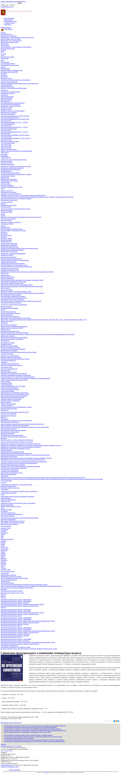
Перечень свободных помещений (11, 357)
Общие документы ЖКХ (8, 404)
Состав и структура (6, 163)
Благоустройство (6, 402)
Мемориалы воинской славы (9, 42)
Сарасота (3, 541)
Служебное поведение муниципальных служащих (16, 174)
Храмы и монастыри (7, 505)
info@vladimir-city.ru (7, 765)
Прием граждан (5, 275)
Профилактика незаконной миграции (12, 250)
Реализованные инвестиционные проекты (13, 430)
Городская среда (5, 370)
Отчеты (3, 215)
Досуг (2, 508)
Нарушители (4, 410)
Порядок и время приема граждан (11, 258)
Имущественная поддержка (9, 350)
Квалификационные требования (10, 169)
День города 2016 (6, 125)
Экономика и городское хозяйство (11, 302)
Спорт (3, 494)
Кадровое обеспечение (7, 164)
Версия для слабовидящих (18, 1)
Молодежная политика (8, 516)
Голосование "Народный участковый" (12, 299)
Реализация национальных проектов (12, 591)
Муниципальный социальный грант (12, 70)
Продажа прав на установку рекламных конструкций (17, 587)
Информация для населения (9, 251)
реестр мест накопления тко (9, 369)
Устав (2, 55)
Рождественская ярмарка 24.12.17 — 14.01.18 (14, 132)
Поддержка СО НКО (7, 224)
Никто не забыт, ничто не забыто (11, 39)
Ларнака (3, 561)
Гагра (2, 566)
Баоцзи (3, 556)
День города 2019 (6, 140)
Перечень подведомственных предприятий (14, 373)
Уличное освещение (7, 405)
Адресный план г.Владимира (9, 471)
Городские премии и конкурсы (10, 488)
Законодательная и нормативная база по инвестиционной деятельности (22, 424)
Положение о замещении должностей (12, 168)
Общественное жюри (7, 96)
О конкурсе (4, 90)
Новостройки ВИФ (6, 290)
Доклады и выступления (8, 218)
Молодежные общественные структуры (13, 521)
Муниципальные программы (9, 308)
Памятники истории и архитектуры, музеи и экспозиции (18, 503)
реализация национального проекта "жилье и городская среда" (20, 614)
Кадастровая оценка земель (9, 456)
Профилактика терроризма (9, 245)
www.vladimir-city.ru (7, 751)
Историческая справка (7, 57)
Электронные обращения (8, 262)
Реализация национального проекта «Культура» (15, 640)
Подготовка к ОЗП (6, 367)
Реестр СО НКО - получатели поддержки (13, 230)
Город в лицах (5, 62)
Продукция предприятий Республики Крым (14, 337)
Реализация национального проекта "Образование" (16, 617)
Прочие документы (6, 210)
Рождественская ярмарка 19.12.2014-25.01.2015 (15, 119)
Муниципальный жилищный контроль (12, 397)
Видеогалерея (5, 45)
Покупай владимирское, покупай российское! (14, 332)
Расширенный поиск (7, 6)
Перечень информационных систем (11, 187)
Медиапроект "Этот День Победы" (11, 40)
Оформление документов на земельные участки (15, 448)
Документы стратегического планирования (14, 304)
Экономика (4, 323)
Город (2, 52)
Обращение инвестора (7, 433)
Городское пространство (8, 512)
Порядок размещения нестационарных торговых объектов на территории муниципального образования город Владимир (37, 334)
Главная (3, 27)
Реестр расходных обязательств (10, 316)
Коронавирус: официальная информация (13, 253)
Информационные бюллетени (10, 268)
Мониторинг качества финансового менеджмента (16, 318)
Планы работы (5, 182)
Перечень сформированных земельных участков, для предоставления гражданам (25, 455)
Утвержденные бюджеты (8, 311)
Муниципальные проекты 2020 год (11, 625)
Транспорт (4, 362)
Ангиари (3, 531)
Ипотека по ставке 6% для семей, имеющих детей (16, 291)
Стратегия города (9, 23)
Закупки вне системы (7, 583)
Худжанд (3, 568)
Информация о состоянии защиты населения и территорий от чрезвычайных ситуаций (27, 271)
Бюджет (3, 309)
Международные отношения (9, 524)
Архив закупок (5, 581)
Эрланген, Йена (5, 528)
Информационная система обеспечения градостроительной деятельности (23, 459)
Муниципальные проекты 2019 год (11, 637)
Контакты (4, 73)
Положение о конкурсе (8, 93)
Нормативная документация (9, 645)
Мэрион (3, 542)
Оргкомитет (4, 95)
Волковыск (4, 560)
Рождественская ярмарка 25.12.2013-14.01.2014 (15, 116)
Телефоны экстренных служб (9, 270)
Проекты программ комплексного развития (14, 396)
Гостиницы (4, 511)
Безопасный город (6, 241)
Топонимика (4, 476)
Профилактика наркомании (9, 243)
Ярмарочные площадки (8, 336)
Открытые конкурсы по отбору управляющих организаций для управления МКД (25, 378)
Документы (7, 24)
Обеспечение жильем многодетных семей (13, 281)
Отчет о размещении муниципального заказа (14, 578)
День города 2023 (6, 148)
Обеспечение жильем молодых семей (12, 283)
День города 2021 (6, 144)
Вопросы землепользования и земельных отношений (17, 442)
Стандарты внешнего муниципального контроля (15, 209)
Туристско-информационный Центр (12, 514)
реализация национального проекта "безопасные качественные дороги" (22, 612)
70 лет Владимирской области (10, 117)
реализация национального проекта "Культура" (15, 602)
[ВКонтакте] (114, 721)
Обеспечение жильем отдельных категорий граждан (16, 285)
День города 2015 (6, 120)
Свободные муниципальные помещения (13, 349)
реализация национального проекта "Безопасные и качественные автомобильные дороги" (28, 631)
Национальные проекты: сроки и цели (12, 593)
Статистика (18, 746)
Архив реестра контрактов (9, 579)
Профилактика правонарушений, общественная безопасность (19, 248)
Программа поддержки (8, 342)
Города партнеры (6, 526)
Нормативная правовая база (9, 82)
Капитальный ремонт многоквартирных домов (15, 394)
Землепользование (6, 450)
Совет (2, 188)
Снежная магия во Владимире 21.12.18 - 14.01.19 (15, 138)
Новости (8, 27)
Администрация (6, 157)
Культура (3, 482)
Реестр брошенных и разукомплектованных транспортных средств (21, 301)
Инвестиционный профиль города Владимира (15, 425)
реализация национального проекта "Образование (16, 599)
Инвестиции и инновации (9, 325)
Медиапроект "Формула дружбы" (11, 106)
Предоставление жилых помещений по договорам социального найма (22, 280)
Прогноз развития (6, 306)
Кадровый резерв (6, 171)
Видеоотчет (4, 76)
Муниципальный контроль (9, 408)
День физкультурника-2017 (9, 128)
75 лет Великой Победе (8, 143)
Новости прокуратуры (7, 277)
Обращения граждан (10, 21)
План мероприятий (6, 98)
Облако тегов (17, 722)
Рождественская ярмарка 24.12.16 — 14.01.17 (14, 127)
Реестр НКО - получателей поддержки (12, 522)
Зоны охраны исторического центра (11, 473)
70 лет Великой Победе (8, 63)
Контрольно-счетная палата (9, 200)
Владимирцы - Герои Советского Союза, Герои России (17, 37)
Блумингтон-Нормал (7, 539)
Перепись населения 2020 (8, 413)
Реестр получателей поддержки (10, 347)
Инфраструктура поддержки (9, 346)
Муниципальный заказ (8, 571)
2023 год (3, 597)
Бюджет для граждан (7, 321)
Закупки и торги (6, 569)
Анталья (3, 564)
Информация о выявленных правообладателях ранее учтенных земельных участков (26, 458)
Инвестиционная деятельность (10, 422)
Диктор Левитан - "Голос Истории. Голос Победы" (16, 47)
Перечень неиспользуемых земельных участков (15, 359)
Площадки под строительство (10, 355)
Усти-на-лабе (5, 549)
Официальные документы (8, 179)
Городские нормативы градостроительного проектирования (19, 463)
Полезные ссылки (6, 78)
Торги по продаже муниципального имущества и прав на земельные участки (24, 584)
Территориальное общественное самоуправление (15, 80)
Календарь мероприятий (8, 486)
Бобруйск (3, 558)
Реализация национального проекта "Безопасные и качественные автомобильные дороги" (28, 621)
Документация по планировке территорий (13, 468)
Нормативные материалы (8, 415)
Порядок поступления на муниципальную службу (16, 166)
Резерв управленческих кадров (10, 172)
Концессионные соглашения (9, 388)
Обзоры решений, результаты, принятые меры (15, 260)
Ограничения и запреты (8, 176)
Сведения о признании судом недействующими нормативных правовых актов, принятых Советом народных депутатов (37, 197)
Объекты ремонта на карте (9, 372)
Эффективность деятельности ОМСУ (12, 328)
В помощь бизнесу (6, 344)
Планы (3, 214)
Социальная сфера (6, 480)
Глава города (5, 152)
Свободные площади (7, 354)
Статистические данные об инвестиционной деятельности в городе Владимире (25, 427)
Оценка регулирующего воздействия (12, 339)
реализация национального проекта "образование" (16, 609)
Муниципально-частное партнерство (12, 435)
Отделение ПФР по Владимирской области (14, 298)
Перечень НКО (5, 68)
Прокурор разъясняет (7, 278)
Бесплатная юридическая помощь (11, 294)
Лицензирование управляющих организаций (14, 392)
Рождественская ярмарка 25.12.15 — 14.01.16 (14, 122)
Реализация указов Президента (10, 331)
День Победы (8, 29)
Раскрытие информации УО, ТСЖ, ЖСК (13, 386)
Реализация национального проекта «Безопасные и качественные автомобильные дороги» (28, 642)
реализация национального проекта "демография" (16, 611)
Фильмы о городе (6, 109)
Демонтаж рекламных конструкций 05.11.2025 (15, 412)
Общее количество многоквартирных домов (14, 380)
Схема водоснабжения (7, 391)
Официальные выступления (9, 180)
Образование (5, 489)
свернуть (3, 744)
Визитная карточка (6, 161)
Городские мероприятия (8, 114)
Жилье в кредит (5, 288)
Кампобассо (4, 533)
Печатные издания (6, 107)
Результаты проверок (7, 185)
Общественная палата (7, 86)
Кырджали (4, 550)
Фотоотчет (4, 75)
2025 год (3, 594)
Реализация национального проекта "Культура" (15, 624)
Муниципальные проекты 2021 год (11, 616)
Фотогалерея (4, 44)
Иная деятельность (6, 220)
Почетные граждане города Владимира (12, 111)
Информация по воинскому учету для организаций (16, 420)
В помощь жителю (6, 383)
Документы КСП (6, 207)
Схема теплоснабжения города (10, 389)
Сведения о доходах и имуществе (11, 193)
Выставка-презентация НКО (9, 72)
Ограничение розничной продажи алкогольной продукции (18, 352)
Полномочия (4, 156)
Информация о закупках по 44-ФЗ (11, 576)
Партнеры (4, 589)
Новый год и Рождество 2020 (10, 141)
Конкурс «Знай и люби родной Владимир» (14, 88)
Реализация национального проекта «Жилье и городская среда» (20, 644)
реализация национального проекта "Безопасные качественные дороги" (22, 604)
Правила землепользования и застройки (13, 465)
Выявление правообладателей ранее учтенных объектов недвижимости (22, 293)
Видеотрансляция (6, 240)
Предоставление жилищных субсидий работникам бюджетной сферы (22, 286)
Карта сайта (10, 746)
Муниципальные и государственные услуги (14, 265)
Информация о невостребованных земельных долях (16, 453)
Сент (2, 537)
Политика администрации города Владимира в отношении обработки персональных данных (29, 648)
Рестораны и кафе (6, 509)
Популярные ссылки (7, 722)
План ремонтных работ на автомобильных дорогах (16, 407)
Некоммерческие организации (10, 65)
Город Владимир (9, 18)
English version (5, 1)
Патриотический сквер (8, 48)
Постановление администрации (10, 91)
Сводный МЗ (5, 573)
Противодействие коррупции (10, 247)
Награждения (5, 177)
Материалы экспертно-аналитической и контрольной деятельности (21, 217)
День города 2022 (6, 146)
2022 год (3, 607)
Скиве (3, 545)
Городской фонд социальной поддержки (13, 296)
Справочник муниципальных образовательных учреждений (19, 491)
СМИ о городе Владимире (9, 149)
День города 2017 (6, 130)
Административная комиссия (10, 363)
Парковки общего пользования (10, 400)
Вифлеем (3, 563)
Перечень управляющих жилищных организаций (16, 375)
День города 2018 (6, 136)
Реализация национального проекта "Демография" (16, 619)
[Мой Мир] (118, 721)
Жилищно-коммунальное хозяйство (11, 365)
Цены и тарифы (5, 381)
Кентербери (4, 529)
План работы (5, 419)
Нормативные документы (8, 205)
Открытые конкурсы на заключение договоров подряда (17, 376)
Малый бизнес (8, 20)
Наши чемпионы (6, 498)
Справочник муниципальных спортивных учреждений (17, 496)
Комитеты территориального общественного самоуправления (19, 83)
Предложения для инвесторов (10, 432)
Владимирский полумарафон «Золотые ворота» (15, 135)
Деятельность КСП (6, 212)
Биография (4, 154)
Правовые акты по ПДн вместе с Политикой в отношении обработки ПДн (23, 195)
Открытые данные (6, 238)
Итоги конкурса (5, 101)
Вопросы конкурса (6, 99)
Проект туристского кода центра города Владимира (16, 151)
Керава (3, 544)
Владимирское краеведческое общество (13, 103)
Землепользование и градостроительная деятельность (17, 440)
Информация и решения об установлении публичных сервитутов (20, 444)
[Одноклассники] (116, 721)
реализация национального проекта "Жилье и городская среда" (20, 606)
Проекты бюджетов (6, 315)
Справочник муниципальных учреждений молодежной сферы (20, 518)
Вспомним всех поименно (9, 36)
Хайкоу (3, 552)
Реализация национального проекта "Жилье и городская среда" (20, 622)
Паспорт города (5, 329)
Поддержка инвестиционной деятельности (14, 436)
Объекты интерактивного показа (11, 506)
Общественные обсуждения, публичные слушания (16, 198)
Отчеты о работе (6, 184)
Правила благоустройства (8, 474)
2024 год (3, 596)
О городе (3, 53)
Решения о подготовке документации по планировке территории (20, 466)
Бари (2, 536)
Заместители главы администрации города (14, 159)
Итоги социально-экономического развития (14, 326)
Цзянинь (3, 553)
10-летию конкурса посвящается (10, 104)
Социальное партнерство (8, 360)
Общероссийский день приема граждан (13, 263)
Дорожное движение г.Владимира (11, 399)
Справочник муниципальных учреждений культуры (16, 484)
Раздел (13, 5)
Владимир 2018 (5, 133)
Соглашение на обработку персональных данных (15, 647)
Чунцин (3, 555)
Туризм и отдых (5, 501)
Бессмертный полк (6, 34)
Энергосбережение (6, 384)
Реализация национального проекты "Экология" (15, 634)
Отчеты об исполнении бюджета (10, 313)
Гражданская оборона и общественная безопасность (16, 266)
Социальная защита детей (8, 493)
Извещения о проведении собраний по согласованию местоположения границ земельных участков (31, 445)
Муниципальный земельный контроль (12, 451)
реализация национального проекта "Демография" (16, 601)
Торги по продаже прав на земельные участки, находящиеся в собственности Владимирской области (31, 586)
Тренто (3, 534)
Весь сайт (5, 5)
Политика (46, 772)
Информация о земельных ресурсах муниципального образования (21, 447)
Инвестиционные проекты (9, 428)
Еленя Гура (4, 547)
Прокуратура (5, 273)
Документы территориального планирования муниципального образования (24, 461)
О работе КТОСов (6, 85)
